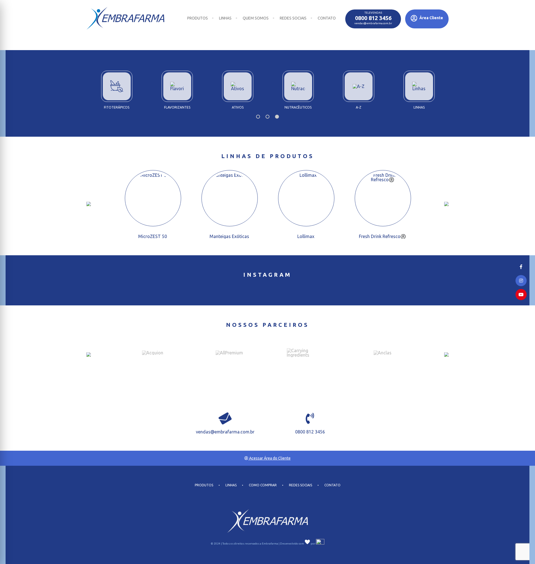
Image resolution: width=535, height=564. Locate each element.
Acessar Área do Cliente (269, 458)
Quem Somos (256, 18)
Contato (327, 18)
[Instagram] (521, 280)
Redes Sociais (293, 18)
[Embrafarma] (125, 18)
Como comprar (263, 485)
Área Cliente (431, 18)
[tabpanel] (298, 88)
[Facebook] (521, 266)
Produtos (197, 18)
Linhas (225, 18)
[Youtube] (521, 294)
